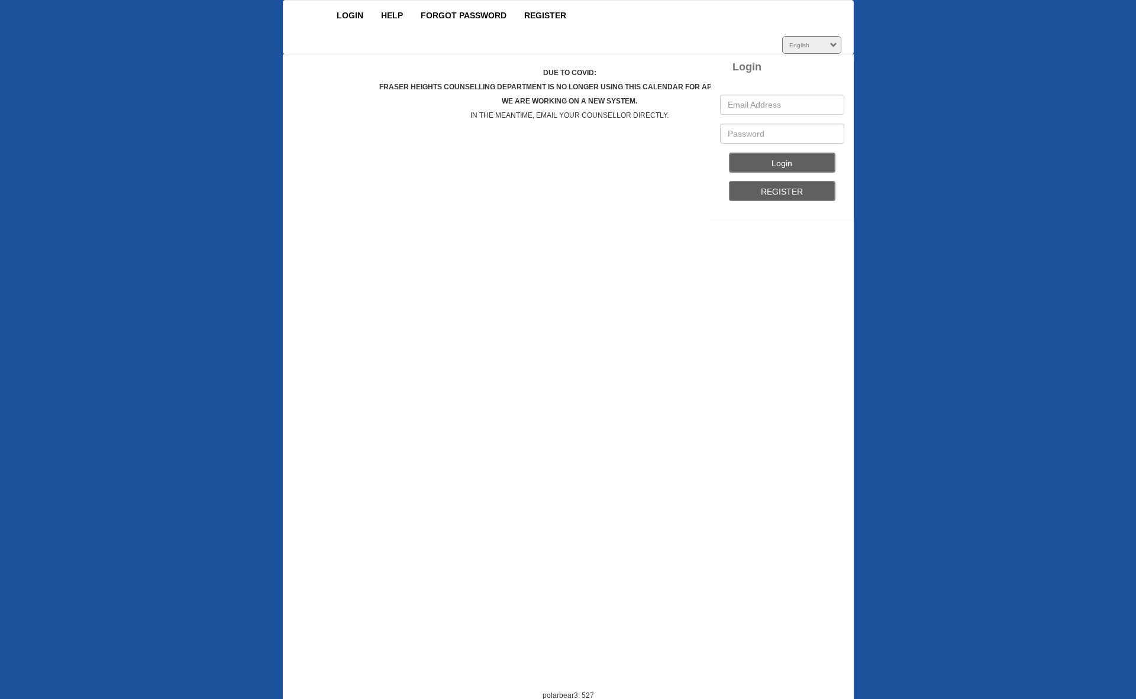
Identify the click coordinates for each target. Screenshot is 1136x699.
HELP (392, 15)
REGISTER (545, 15)
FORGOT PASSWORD (463, 15)
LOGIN (350, 15)
